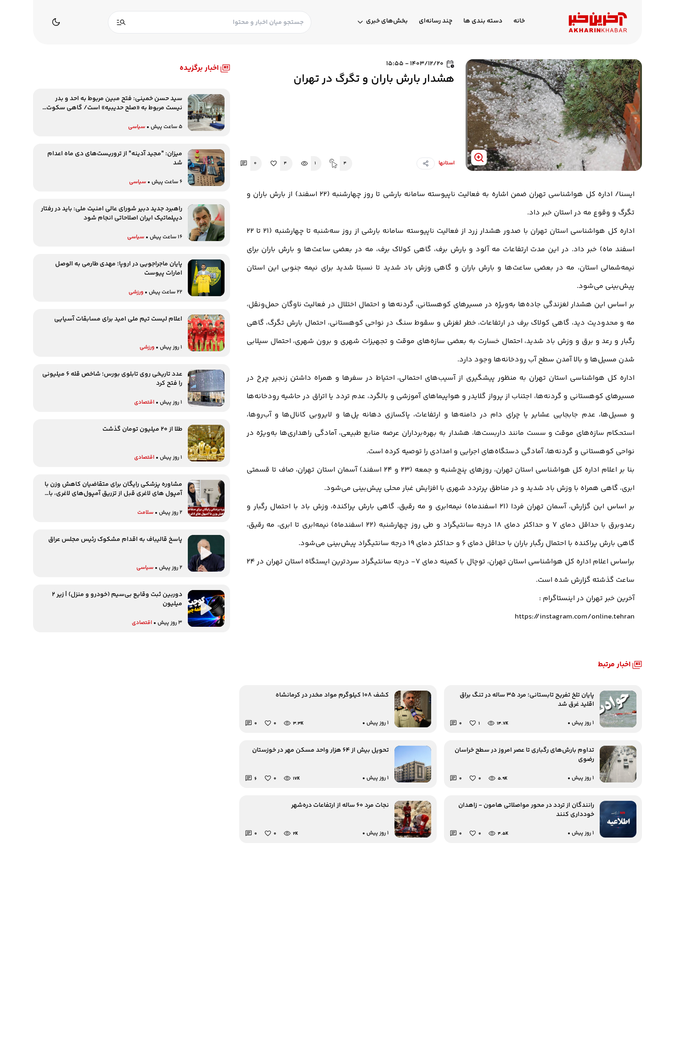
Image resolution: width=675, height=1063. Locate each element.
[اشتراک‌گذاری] (425, 163)
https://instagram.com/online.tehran (575, 617)
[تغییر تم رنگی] (56, 22)
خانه (519, 21)
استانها (447, 163)
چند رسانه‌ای (435, 21)
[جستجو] (121, 22)
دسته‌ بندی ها (482, 21)
